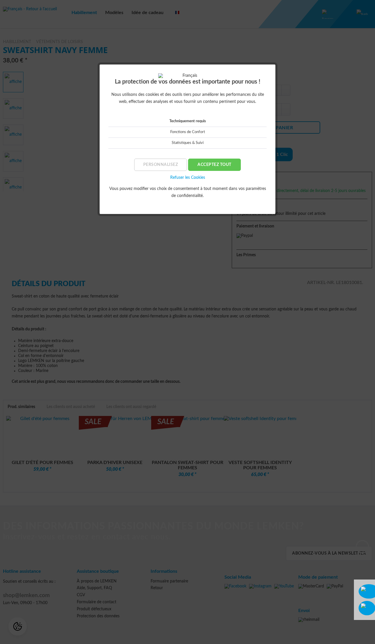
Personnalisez (160, 165)
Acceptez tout (214, 165)
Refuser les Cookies (187, 178)
